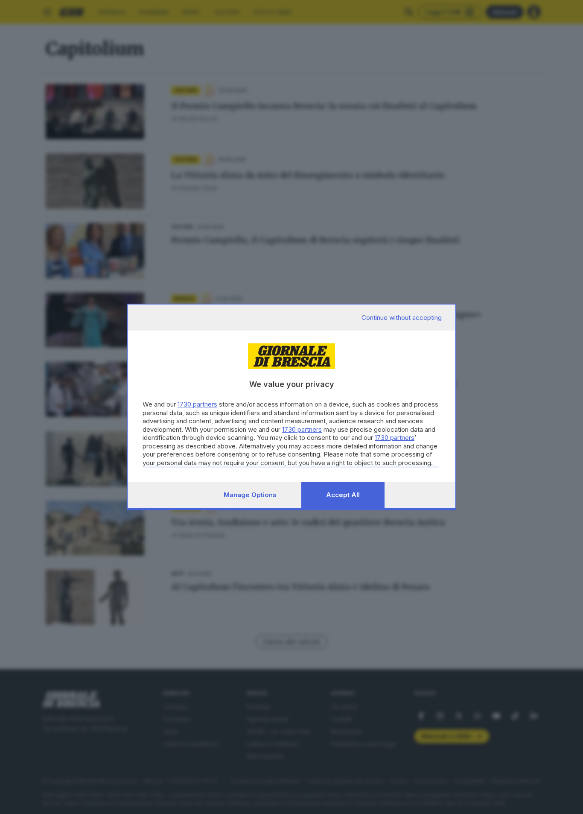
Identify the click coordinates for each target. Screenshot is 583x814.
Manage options (250, 495)
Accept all (343, 495)
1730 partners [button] (197, 404)
